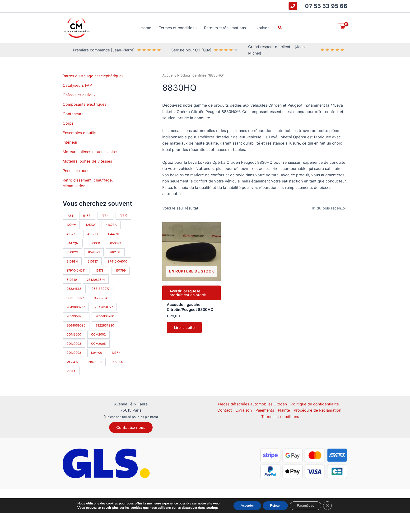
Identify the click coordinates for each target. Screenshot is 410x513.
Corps (68, 123)
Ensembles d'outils (79, 132)
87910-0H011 (75, 270)
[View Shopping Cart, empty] (342, 27)
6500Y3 (72, 252)
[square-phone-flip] (293, 6)
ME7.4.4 (117, 352)
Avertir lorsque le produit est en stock (187, 293)
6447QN (72, 243)
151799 (121, 270)
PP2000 (117, 362)
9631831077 (75, 298)
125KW (91, 225)
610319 (71, 279)
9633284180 (103, 298)
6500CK (94, 243)
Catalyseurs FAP (77, 85)
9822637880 (104, 325)
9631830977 (101, 289)
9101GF (115, 252)
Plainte (284, 410)
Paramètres (305, 505)
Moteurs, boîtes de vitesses (87, 161)
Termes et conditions (280, 416)
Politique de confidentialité (315, 404)
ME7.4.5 (72, 362)
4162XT (92, 234)
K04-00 (96, 352)
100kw (71, 225)
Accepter (247, 505)
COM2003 (73, 343)
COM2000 (73, 334)
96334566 (74, 289)
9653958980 (75, 316)
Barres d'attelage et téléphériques (93, 75)
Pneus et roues (76, 170)
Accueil (168, 75)
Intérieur (70, 142)
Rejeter (275, 505)
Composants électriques (84, 104)
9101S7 (93, 261)
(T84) (106, 216)
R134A (71, 371)
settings (212, 508)
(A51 (69, 216)
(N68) (87, 216)
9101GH (72, 261)
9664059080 (75, 325)
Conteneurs (73, 113)
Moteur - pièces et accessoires (90, 151)
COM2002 (98, 334)
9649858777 (104, 307)
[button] (280, 28)
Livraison (244, 410)
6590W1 (94, 252)
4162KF (71, 234)
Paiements (265, 410)
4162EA (111, 225)
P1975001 (95, 362)
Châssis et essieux (79, 94)
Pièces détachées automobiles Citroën (252, 404)
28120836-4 (96, 279)
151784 (100, 270)
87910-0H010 (117, 261)
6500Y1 (115, 243)
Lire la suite (184, 327)
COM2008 (73, 352)
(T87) (123, 216)
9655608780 (104, 316)
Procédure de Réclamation (317, 410)
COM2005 (98, 343)
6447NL (114, 234)
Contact (224, 410)
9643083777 (75, 307)
